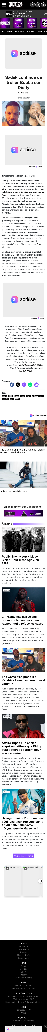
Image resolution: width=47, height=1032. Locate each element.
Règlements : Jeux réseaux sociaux (24, 996)
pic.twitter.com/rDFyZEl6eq (31, 365)
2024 (17, 399)
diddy (10, 396)
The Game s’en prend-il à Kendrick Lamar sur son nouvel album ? (23, 680)
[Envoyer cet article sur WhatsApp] (29, 386)
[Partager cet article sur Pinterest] (23, 386)
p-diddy (35, 396)
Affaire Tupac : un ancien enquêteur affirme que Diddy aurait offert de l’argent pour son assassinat (21, 748)
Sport (30, 32)
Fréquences (23, 958)
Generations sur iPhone (23, 985)
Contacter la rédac (23, 977)
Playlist (23, 952)
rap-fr (4, 396)
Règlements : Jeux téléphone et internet (23, 1002)
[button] (12, 881)
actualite (5, 399)
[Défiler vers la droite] (40, 881)
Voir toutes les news (23, 856)
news (41, 396)
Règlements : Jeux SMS (23, 999)
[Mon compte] (43, 4)
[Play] (3, 21)
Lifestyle (23, 974)
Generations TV (24, 1010)
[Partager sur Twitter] (17, 386)
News (9, 32)
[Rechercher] (37, 4)
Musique (19, 32)
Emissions (23, 946)
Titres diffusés (23, 955)
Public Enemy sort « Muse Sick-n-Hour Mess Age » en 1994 (20, 560)
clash (28, 396)
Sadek (40, 244)
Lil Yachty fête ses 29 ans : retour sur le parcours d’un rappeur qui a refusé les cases (22, 620)
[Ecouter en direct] (32, 4)
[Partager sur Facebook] (11, 386)
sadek (23, 396)
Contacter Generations (23, 1020)
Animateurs (23, 949)
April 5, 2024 (25, 371)
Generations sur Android (23, 988)
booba (16, 396)
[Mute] (45, 14)
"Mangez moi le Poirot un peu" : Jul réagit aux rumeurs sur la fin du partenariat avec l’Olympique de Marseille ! (23, 823)
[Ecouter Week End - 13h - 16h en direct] (23, 513)
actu (11, 399)
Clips (23, 1013)
